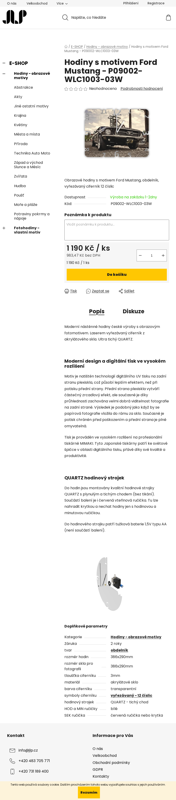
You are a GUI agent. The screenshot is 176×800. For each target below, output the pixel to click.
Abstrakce (23, 87)
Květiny (20, 125)
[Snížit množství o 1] (140, 255)
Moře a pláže (25, 204)
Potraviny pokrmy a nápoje (32, 216)
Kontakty (101, 776)
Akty (18, 96)
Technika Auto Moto (32, 153)
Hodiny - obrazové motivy (32, 75)
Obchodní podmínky (111, 762)
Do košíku (116, 274)
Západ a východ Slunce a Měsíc (28, 165)
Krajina (20, 115)
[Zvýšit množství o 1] (163, 255)
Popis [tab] (96, 311)
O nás (11, 3)
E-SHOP (18, 63)
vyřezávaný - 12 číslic (131, 695)
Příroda (21, 143)
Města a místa (27, 134)
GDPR (98, 769)
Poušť (19, 195)
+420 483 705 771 (34, 761)
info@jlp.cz (28, 750)
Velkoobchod (37, 3)
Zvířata (20, 176)
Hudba (20, 186)
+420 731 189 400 (34, 771)
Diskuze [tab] (133, 311)
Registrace (156, 3)
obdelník (119, 650)
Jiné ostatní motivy (31, 106)
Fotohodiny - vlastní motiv (27, 230)
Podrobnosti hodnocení (142, 88)
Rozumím (88, 792)
